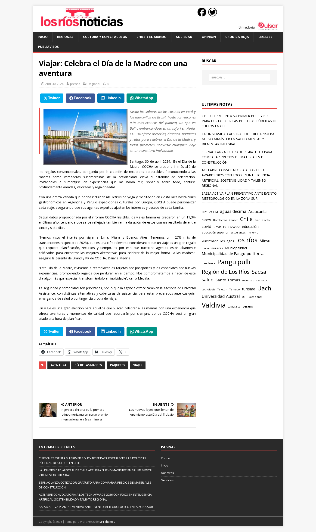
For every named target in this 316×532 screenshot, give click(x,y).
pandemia (208, 263)
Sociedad (184, 36)
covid (206, 226)
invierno (253, 232)
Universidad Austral (221, 296)
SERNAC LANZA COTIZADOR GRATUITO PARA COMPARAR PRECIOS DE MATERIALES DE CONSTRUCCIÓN (237, 157)
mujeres (217, 248)
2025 (204, 212)
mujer (205, 248)
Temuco (234, 289)
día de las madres (88, 365)
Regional (65, 36)
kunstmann (210, 241)
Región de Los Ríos (226, 271)
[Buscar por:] (239, 77)
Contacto (167, 458)
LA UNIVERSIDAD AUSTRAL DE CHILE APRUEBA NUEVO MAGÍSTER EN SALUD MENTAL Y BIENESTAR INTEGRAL (238, 139)
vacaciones (255, 297)
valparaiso (234, 306)
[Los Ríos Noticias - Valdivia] (158, 29)
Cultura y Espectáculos (105, 36)
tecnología (208, 289)
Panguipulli (233, 262)
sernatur (261, 280)
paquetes (117, 365)
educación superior (215, 232)
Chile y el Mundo (151, 36)
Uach (264, 288)
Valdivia (214, 305)
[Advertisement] (123, 385)
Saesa (259, 271)
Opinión (209, 36)
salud (208, 280)
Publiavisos (48, 46)
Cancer (233, 220)
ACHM (213, 212)
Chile (246, 219)
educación (250, 226)
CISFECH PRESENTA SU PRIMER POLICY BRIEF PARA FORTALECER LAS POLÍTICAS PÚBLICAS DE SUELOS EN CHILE (239, 121)
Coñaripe (234, 227)
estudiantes (238, 232)
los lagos (227, 241)
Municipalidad (236, 248)
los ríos (246, 240)
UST (244, 297)
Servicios (167, 480)
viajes (137, 365)
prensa (75, 84)
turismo (248, 289)
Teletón (222, 289)
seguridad (248, 280)
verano (248, 306)
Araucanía (257, 211)
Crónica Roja (237, 36)
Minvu (265, 241)
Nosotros (167, 473)
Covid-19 (220, 227)
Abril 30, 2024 (54, 84)
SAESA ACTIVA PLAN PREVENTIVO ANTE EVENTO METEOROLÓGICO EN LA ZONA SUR (96, 507)
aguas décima (233, 211)
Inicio (43, 36)
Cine (257, 220)
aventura (58, 365)
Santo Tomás (228, 280)
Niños (260, 254)
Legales (265, 36)
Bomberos (220, 220)
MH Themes (107, 522)
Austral (206, 220)
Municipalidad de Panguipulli (228, 253)
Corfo (266, 220)
